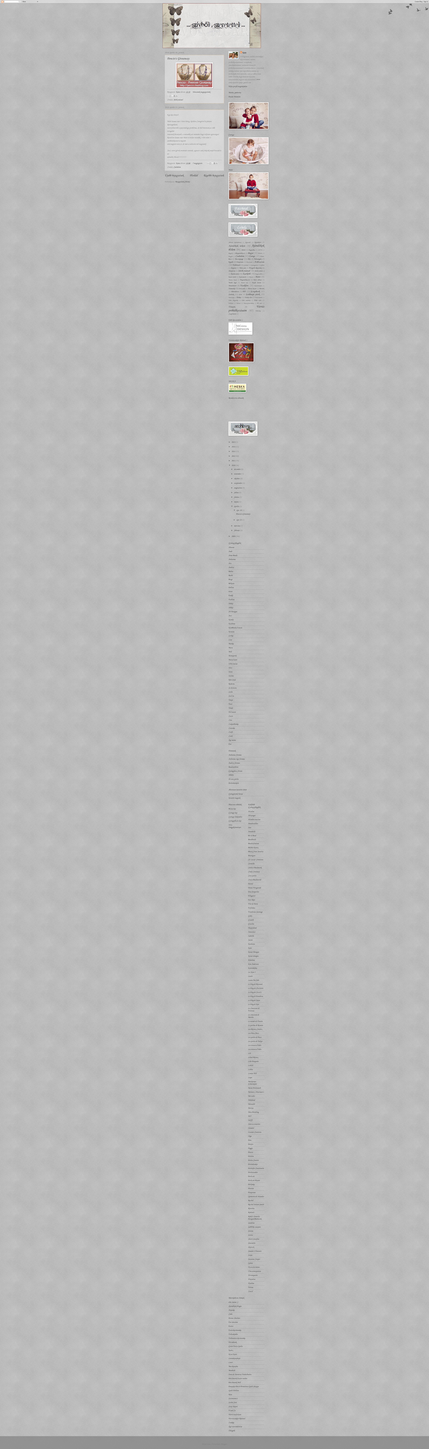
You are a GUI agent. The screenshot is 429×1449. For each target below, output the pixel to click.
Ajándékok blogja (234, 1306)
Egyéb (230, 262)
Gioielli (251, 920)
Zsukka (231, 1423)
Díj (249, 259)
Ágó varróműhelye (235, 1427)
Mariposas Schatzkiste (252, 1082)
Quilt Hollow (233, 1390)
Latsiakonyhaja (234, 1358)
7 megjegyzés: (198, 163)
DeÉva (231, 587)
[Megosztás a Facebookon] (174, 96)
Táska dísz (248, 298)
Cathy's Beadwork (255, 868)
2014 (234, 447)
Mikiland (251, 1100)
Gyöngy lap (232, 813)
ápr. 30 (239, 510)
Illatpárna (231, 271)
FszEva (231, 599)
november (237, 474)
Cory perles (252, 876)
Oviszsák (242, 289)
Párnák (261, 289)
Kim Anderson (253, 964)
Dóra (230, 591)
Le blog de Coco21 (254, 992)
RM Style (232, 680)
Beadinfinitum (253, 843)
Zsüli (230, 736)
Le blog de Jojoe (254, 1000)
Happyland (252, 928)
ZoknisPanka (233, 724)
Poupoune (252, 1192)
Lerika (230, 636)
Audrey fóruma (234, 763)
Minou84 (251, 1104)
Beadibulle (252, 839)
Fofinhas (251, 908)
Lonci (230, 1362)
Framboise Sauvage (255, 912)
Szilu (230, 692)
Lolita (250, 1069)
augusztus (238, 488)
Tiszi (230, 704)
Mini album (257, 280)
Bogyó (250, 253)
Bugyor (230, 256)
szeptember (238, 483)
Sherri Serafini (253, 1239)
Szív (240, 295)
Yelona (250, 1287)
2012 (234, 456)
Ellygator (251, 896)
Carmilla (251, 864)
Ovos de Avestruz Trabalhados (239, 1374)
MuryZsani (232, 660)
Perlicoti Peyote (254, 1180)
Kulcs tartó (232, 277)
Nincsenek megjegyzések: (202, 92)
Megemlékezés (245, 280)
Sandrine (251, 1223)
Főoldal (194, 175)
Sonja (250, 1255)
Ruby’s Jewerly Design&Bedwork (254, 1217)
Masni (251, 277)
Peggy (250, 1148)
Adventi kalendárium (234, 242)
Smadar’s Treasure (254, 1251)
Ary (229, 563)
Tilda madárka (246, 300)
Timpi (230, 700)
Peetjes (250, 1144)
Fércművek (232, 1342)
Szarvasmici (233, 1398)
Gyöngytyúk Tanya (235, 794)
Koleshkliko (252, 968)
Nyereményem (258, 286)
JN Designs (232, 612)
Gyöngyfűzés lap (234, 821)
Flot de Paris (253, 904)
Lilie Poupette (253, 1061)
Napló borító (256, 283)
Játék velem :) (259, 271)
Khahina (251, 960)
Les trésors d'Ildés (254, 1045)
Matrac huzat (232, 280)
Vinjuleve (251, 1279)
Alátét (243, 250)
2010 (234, 465)
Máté (257, 277)
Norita (231, 676)
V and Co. (232, 1410)
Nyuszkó (231, 288)
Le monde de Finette (255, 1021)
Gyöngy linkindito (235, 817)
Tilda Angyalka (233, 300)
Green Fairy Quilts (235, 1346)
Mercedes (251, 1096)
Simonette (251, 1243)
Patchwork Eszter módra (237, 1378)
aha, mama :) (233, 1302)
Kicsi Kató (232, 1354)
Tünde (230, 708)
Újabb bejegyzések (174, 175)
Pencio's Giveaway (178, 58)
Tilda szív (257, 300)
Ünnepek (231, 307)
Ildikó (230, 604)
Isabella (251, 936)
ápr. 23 (239, 520)
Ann (249, 827)
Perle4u (251, 1156)
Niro (230, 668)
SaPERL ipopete (254, 1227)
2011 (234, 461)
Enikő (230, 595)
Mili (230, 652)
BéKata (231, 583)
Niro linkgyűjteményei (234, 826)
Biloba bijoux (253, 847)
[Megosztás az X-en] (172, 96)
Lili (249, 1053)
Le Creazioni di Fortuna (253, 1009)
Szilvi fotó (232, 1402)
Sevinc (250, 1235)
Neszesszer (232, 286)
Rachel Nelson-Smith (256, 1204)
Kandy (230, 620)
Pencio (250, 1152)
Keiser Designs (253, 952)
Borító (260, 253)
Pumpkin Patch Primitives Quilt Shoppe (243, 1386)
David (250, 884)
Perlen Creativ (253, 1160)
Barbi (230, 575)
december (237, 469)
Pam (249, 1140)
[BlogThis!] (170, 96)
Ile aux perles (233, 779)
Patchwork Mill (234, 1382)
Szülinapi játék (253, 294)
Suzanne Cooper (254, 1259)
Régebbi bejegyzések (214, 175)
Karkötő (247, 274)
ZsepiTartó (232, 314)
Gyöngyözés (254, 265)
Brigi (230, 579)
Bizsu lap (232, 809)
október (237, 478)
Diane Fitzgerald (254, 888)
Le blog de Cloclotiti (255, 988)
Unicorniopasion (254, 1271)
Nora (230, 672)
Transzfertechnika (249, 303)
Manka (231, 644)
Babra (230, 571)
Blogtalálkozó (240, 253)
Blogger (224, 1444)
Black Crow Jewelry (255, 852)
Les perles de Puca (254, 1037)
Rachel (250, 1200)
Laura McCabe (253, 980)
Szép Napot (232, 1406)
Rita (230, 1394)
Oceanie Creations (254, 1132)
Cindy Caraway (254, 872)
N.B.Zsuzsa (232, 664)
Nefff (250, 1120)
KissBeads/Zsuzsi (235, 628)
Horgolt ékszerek (255, 268)
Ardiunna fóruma (234, 755)
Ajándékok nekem (236, 246)
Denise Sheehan (234, 1318)
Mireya (250, 1108)
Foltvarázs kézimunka (236, 1338)
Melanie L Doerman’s (256, 1092)
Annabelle (251, 832)
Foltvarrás (259, 262)
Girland (246, 265)
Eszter (230, 1326)
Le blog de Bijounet (255, 984)
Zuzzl (250, 1291)
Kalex (230, 1350)
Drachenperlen (253, 892)
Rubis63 (251, 1212)
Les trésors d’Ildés (254, 1049)
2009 (234, 536)
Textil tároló (258, 297)
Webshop (258, 311)
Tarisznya (231, 297)
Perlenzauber (253, 1172)
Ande (230, 551)
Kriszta (231, 632)
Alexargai (251, 815)
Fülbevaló (236, 265)
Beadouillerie (233, 767)
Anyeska (231, 1310)
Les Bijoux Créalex (255, 1029)
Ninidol (251, 1128)
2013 (234, 451)
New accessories (254, 1124)
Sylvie (250, 1263)
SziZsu (231, 696)
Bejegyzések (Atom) (182, 182)
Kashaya (251, 944)
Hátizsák (242, 268)
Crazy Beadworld (254, 880)
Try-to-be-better (254, 1267)
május (236, 502)
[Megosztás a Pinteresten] (177, 96)
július (236, 492)
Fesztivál (249, 262)
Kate (250, 948)
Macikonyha (233, 1366)
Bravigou (251, 856)
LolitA (250, 1065)
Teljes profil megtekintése (237, 86)
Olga (250, 1136)
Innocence (251, 932)
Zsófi (230, 732)
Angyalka (251, 250)
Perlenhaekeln (233, 783)
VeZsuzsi (232, 712)
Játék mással (178, 100)
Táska (239, 297)
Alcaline (251, 811)
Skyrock (251, 1247)
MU (249, 1116)
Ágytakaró (257, 242)
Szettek (231, 294)
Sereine (250, 1231)
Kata (244, 53)
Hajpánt (233, 268)
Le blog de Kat (253, 1004)
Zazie (230, 716)
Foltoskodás (233, 1334)
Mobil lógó (232, 283)
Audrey (231, 567)
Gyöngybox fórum (235, 771)
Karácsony (235, 274)
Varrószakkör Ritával (236, 1418)
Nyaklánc (244, 285)
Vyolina (251, 1283)
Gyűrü (262, 265)
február (237, 530)
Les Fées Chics (253, 1033)
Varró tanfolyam (234, 1414)
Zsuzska (231, 728)
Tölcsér (238, 303)
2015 (234, 442)
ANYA (260, 250)
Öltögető (231, 1431)
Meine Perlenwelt (254, 1088)
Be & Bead (252, 836)
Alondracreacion (254, 819)
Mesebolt (231, 1370)
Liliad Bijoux (253, 1057)
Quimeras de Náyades (256, 1196)
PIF (244, 291)
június (236, 497)
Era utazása (233, 1322)
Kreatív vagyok (234, 798)
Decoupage (239, 259)
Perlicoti (251, 1176)
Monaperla (232, 656)
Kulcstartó (242, 277)
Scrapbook (255, 291)
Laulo (250, 976)
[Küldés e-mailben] (168, 96)
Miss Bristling (253, 1112)
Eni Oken (251, 900)
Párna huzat (252, 289)
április (236, 506)
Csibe (230, 1314)
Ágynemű (248, 242)
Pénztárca (235, 291)
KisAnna (231, 624)
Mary (230, 648)
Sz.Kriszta (232, 688)
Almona (231, 547)
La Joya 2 (251, 972)
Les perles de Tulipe (255, 1041)
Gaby (250, 916)
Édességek (257, 259)
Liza (230, 640)
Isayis (250, 940)
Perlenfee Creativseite (256, 1168)
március (237, 526)
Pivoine (251, 1188)
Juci (230, 616)
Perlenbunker (253, 1164)
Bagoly (230, 253)
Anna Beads (232, 555)
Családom (177, 167)
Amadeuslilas (253, 823)
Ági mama (232, 740)
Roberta (231, 684)
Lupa (250, 1077)
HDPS (230, 775)
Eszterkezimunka (234, 1330)
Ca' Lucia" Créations (255, 860)
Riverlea (251, 1208)
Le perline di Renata (255, 1025)
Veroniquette (253, 1275)
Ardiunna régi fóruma (236, 759)
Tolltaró (230, 303)
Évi (229, 744)
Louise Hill (252, 1073)
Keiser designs (253, 956)
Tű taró (259, 303)
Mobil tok (244, 283)
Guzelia (251, 924)
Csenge (252, 256)
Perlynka (251, 1184)
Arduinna (232, 559)
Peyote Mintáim (234, 97)
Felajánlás (239, 262)
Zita (230, 720)
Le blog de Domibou (255, 996)
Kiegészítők (258, 274)
